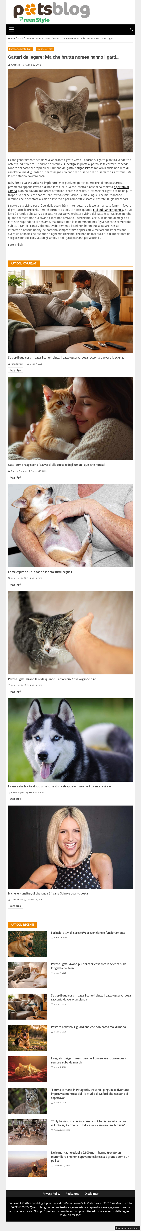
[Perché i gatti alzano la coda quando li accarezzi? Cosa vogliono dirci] (70, 632)
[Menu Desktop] (11, 29)
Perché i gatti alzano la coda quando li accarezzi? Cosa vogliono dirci (52, 679)
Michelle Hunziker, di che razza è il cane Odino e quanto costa (48, 893)
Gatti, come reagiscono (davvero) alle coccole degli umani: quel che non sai (56, 465)
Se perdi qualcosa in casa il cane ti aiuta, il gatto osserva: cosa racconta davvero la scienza (66, 357)
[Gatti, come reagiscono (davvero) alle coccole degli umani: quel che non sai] (70, 418)
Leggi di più (15, 370)
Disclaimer (92, 1194)
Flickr (20, 245)
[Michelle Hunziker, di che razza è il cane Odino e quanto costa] (70, 847)
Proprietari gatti (45, 48)
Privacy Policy (51, 1194)
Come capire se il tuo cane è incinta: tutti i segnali (40, 572)
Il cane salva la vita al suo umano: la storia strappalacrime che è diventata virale (59, 786)
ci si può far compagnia (108, 210)
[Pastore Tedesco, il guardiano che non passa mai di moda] (27, 1038)
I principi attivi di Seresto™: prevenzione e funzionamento (88, 933)
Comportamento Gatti (20, 48)
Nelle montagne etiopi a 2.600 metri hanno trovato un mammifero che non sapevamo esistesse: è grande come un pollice (90, 1157)
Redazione (72, 1194)
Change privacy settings (127, 1228)
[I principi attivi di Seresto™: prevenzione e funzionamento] (27, 944)
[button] (131, 29)
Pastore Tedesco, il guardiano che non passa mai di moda (88, 1027)
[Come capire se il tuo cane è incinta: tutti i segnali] (70, 525)
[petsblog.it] (51, 12)
